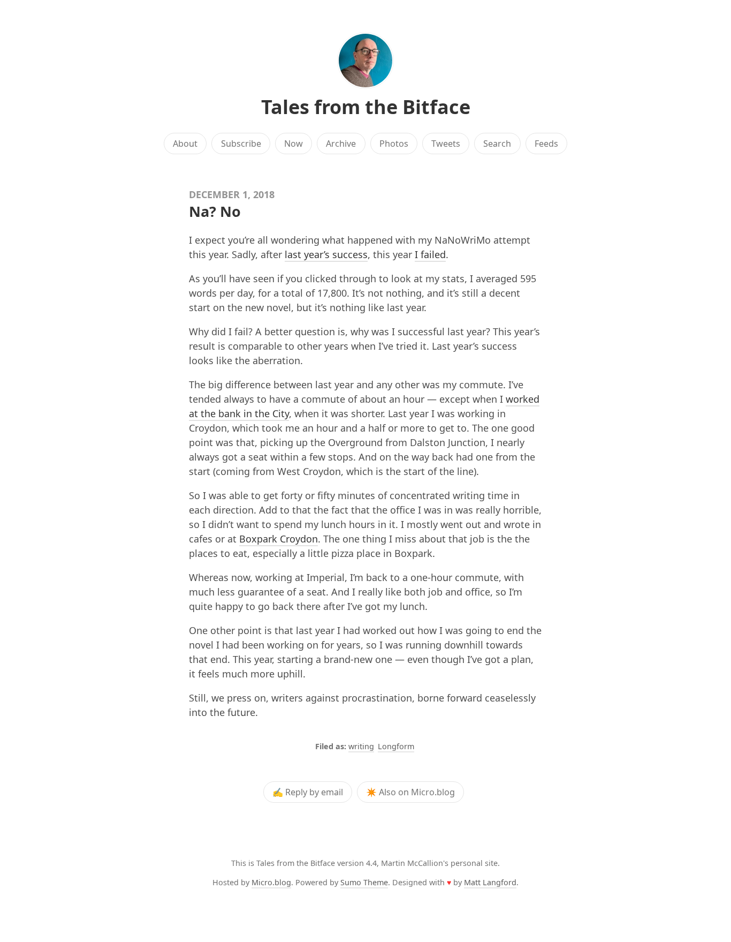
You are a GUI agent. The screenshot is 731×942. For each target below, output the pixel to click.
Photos (393, 143)
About (185, 143)
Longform (396, 746)
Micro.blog (271, 882)
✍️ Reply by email (307, 792)
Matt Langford (490, 882)
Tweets (445, 143)
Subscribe (241, 143)
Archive (341, 143)
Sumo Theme (364, 882)
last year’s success (326, 254)
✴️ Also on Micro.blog (410, 792)
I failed (430, 254)
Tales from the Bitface (365, 107)
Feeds (546, 143)
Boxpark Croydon (278, 538)
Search (497, 143)
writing (361, 746)
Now (293, 143)
